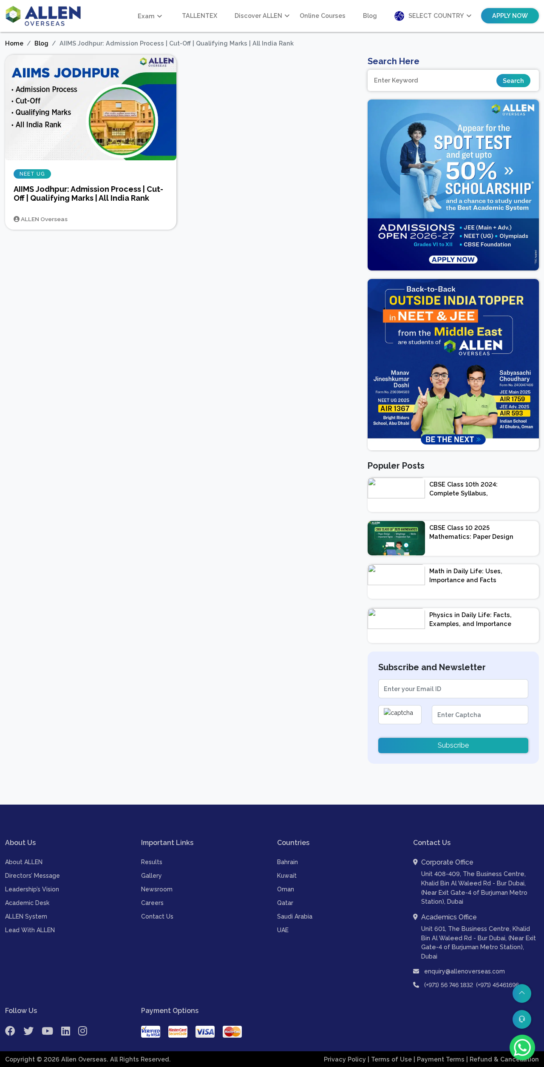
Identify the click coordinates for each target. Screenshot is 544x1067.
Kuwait (287, 875)
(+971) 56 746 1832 (448, 985)
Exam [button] (146, 16)
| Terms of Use (391, 1059)
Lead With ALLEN (30, 930)
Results (151, 862)
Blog (370, 15)
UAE (283, 930)
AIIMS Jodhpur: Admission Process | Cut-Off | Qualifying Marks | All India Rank (88, 194)
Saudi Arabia (294, 916)
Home (14, 43)
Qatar (285, 902)
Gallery (151, 875)
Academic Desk (27, 902)
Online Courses (323, 15)
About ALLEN (23, 862)
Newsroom (157, 889)
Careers (152, 902)
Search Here (393, 61)
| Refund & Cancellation (502, 1059)
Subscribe (453, 745)
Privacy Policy (346, 1059)
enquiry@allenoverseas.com (463, 971)
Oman (285, 889)
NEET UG (32, 174)
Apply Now (510, 15)
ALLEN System (26, 916)
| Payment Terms (440, 1059)
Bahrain (287, 862)
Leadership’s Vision (32, 889)
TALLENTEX (199, 15)
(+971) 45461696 (497, 985)
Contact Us (157, 916)
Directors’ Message (32, 875)
